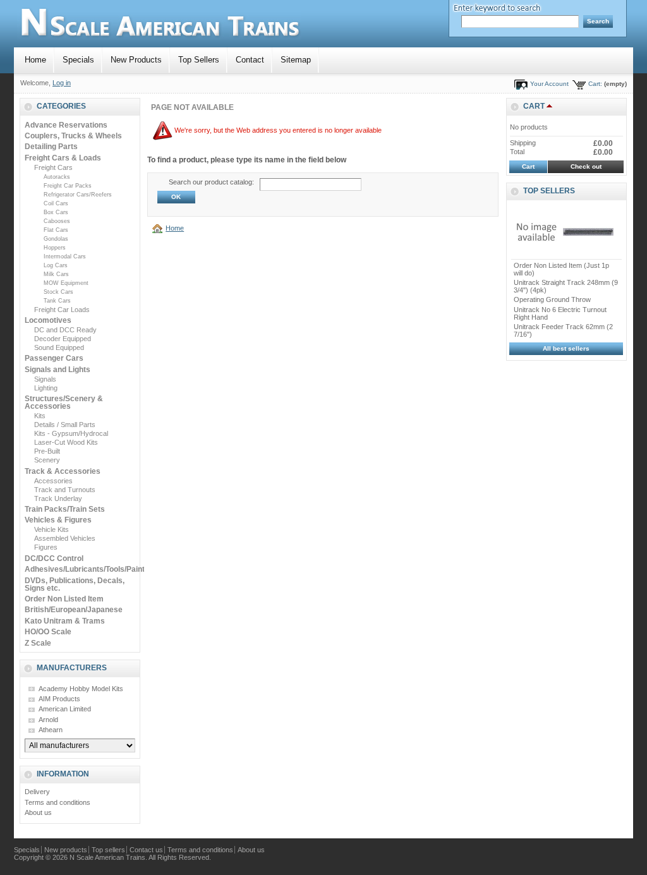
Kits (39, 415)
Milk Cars (56, 274)
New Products (136, 59)
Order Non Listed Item (64, 598)
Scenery (47, 460)
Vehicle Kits (51, 529)
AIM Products (59, 699)
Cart (534, 106)
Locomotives (48, 320)
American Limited (65, 709)
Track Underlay (58, 498)
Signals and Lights (57, 369)
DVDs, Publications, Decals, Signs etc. (74, 584)
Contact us (146, 850)
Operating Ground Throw (552, 299)
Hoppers (55, 247)
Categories (61, 106)
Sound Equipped (59, 347)
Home (35, 59)
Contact (250, 59)
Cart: (595, 83)
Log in (61, 83)
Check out (586, 166)
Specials (78, 59)
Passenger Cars (54, 358)
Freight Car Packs (68, 186)
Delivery (37, 791)
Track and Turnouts (64, 489)
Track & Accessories (62, 471)
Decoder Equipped (62, 338)
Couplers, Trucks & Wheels (73, 135)
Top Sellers (198, 59)
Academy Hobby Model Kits (81, 688)
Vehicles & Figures (58, 520)
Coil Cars (56, 203)
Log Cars (56, 265)
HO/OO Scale (48, 631)
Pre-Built (47, 451)
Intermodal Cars (65, 256)
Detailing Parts (51, 146)
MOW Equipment (66, 283)
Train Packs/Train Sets (65, 509)
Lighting (45, 388)
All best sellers (566, 348)
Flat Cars (56, 230)
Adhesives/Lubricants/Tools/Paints (87, 569)
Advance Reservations (66, 125)
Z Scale (38, 643)
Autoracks (57, 177)
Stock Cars (58, 292)
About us (38, 812)
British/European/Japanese (74, 609)
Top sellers (549, 190)
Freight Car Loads (62, 309)
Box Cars (56, 212)
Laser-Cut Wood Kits (66, 442)
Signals (45, 379)
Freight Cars (53, 167)
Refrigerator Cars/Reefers (78, 194)
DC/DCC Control (54, 558)
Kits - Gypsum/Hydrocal (71, 433)
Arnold (48, 719)
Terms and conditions (57, 802)
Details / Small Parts (64, 424)
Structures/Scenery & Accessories (64, 402)
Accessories (53, 481)
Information (63, 773)
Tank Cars (57, 301)
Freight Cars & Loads (63, 158)
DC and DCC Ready (65, 330)
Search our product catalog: (211, 182)
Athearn (51, 729)
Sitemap (296, 59)
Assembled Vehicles (64, 538)
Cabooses (57, 221)
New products (65, 850)
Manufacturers (72, 667)
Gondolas (56, 239)
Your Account (549, 83)
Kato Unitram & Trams (65, 621)
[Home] (159, 228)
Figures (45, 547)
